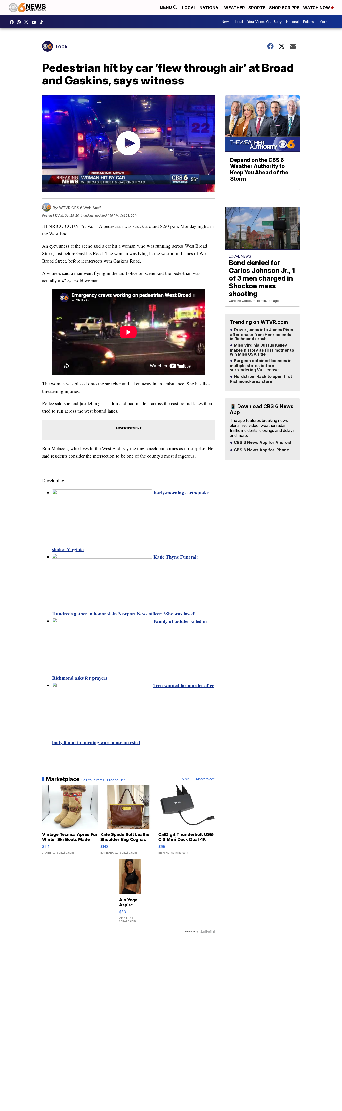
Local (189, 7)
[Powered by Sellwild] (207, 931)
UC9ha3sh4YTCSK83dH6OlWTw (35, 22)
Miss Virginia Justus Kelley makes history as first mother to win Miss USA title (262, 350)
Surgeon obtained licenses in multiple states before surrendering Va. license (261, 365)
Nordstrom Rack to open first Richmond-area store (261, 379)
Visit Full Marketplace (198, 779)
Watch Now (317, 7)
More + (324, 21)
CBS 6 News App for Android (262, 442)
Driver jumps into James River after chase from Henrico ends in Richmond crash (262, 334)
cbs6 (20, 22)
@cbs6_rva (43, 22)
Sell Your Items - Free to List (103, 780)
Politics (308, 21)
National (210, 7)
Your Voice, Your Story (264, 21)
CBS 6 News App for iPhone (261, 450)
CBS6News (13, 22)
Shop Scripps (284, 7)
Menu (166, 7)
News (226, 21)
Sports (257, 7)
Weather (234, 7)
